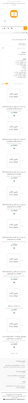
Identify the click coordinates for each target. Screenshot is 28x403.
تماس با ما (14, 4)
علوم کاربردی (21, 54)
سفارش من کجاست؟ (17, 3)
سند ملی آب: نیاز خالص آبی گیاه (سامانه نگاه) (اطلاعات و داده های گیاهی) (14, 173)
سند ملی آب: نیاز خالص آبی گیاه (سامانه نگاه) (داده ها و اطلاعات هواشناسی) (14, 108)
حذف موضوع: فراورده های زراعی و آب (18, 39)
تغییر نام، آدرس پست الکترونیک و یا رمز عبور (16, 375)
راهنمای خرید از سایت (20, 387)
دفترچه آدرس (22, 377)
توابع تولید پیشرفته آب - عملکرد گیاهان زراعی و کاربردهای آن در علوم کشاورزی (14, 337)
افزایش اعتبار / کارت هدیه (8, 3)
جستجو (23, 32)
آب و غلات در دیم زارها (14, 306)
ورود (3, 28)
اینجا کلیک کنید (9, 386)
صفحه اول (20, 394)
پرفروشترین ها (9, 394)
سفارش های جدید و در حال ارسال (12, 365)
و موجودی (3, 83)
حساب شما (23, 3)
